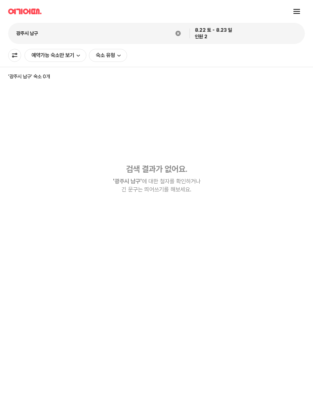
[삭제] (178, 33)
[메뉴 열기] (297, 11)
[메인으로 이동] (25, 11)
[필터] (14, 55)
